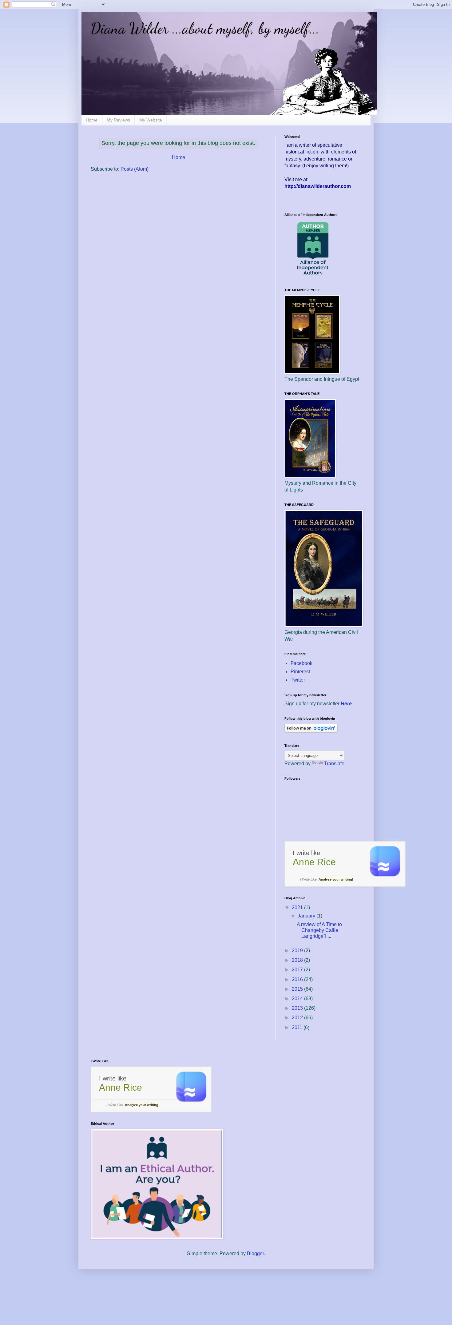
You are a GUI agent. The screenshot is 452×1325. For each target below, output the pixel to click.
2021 (298, 907)
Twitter (298, 679)
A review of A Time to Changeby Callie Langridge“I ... (319, 930)
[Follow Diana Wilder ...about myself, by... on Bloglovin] (311, 731)
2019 (298, 950)
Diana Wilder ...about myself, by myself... (205, 28)
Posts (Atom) (135, 169)
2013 (298, 1008)
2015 (298, 989)
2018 (298, 960)
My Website (150, 119)
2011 (297, 1027)
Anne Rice (314, 862)
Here (346, 703)
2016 (298, 979)
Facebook (301, 663)
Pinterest (300, 671)
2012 (298, 1017)
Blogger (255, 1253)
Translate (334, 763)
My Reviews (118, 119)
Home (91, 119)
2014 (298, 998)
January (307, 915)
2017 (298, 969)
